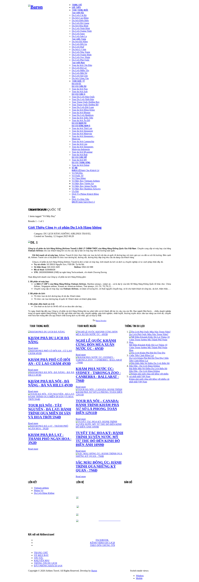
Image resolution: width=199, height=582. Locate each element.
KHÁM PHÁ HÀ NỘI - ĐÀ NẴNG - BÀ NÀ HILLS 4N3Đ (50, 383)
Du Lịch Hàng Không (44, 493)
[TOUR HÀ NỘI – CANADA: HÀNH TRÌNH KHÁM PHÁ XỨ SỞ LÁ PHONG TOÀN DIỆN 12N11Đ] (99, 394)
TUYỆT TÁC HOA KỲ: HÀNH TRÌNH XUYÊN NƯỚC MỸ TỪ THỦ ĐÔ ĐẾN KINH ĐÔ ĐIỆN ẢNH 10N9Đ (99, 439)
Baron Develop (101, 321)
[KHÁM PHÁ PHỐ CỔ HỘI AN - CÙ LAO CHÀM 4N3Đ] (52, 353)
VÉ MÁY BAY (41, 555)
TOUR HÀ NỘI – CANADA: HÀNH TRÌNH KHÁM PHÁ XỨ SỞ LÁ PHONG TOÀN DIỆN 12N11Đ (97, 407)
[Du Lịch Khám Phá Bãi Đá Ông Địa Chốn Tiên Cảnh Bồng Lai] (150, 355)
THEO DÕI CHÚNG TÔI (102, 545)
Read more (33, 348)
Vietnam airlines (41, 488)
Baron (94, 570)
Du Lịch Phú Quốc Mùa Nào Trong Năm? (148, 334)
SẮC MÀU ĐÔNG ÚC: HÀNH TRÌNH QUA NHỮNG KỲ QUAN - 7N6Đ (98, 466)
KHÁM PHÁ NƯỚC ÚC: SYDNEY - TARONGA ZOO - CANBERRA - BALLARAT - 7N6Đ (98, 374)
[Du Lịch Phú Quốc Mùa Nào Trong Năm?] (150, 332)
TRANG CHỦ (41, 552)
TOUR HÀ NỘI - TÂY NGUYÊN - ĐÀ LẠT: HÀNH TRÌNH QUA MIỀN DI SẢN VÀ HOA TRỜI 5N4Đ (49, 411)
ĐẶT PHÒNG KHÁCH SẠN (48, 565)
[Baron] (35, 6)
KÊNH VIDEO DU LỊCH (102, 542)
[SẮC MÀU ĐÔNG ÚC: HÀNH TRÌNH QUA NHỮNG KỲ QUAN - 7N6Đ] (99, 456)
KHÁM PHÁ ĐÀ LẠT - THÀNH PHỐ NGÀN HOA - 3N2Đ (49, 439)
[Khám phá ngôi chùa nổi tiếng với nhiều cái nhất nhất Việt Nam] (150, 376)
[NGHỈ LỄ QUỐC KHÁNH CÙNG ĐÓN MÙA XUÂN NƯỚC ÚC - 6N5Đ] (99, 334)
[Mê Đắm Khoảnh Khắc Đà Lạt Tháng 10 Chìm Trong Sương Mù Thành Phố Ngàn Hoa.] (150, 342)
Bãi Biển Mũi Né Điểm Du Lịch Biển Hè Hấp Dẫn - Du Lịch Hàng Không (148, 369)
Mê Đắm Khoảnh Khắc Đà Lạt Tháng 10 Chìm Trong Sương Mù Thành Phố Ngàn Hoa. (148, 347)
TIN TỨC (38, 558)
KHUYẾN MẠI (41, 560)
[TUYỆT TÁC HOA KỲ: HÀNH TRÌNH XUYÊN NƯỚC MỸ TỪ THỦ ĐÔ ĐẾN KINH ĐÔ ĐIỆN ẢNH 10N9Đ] (99, 427)
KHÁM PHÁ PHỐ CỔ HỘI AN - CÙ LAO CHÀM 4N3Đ (49, 361)
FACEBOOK (102, 540)
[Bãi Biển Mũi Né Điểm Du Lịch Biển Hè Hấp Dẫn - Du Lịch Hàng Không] (150, 366)
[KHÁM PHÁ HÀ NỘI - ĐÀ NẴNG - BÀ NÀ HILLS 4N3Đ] (52, 375)
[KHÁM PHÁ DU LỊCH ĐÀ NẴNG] (46, 332)
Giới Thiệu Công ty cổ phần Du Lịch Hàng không (65, 227)
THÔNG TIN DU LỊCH (45, 563)
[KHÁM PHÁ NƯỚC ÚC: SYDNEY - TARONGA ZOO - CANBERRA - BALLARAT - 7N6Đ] (99, 362)
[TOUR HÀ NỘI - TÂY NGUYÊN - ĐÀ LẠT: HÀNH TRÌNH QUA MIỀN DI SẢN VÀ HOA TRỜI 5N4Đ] (52, 399)
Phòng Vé (38, 490)
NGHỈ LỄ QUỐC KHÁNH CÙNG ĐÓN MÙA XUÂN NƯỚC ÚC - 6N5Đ (96, 344)
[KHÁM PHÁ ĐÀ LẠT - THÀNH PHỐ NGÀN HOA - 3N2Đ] (52, 428)
